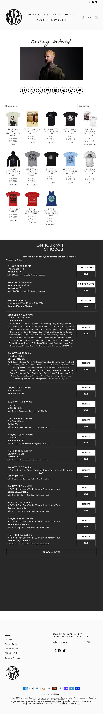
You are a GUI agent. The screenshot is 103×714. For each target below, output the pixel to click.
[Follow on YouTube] (47, 90)
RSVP (86, 274)
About (42, 19)
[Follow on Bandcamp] (79, 90)
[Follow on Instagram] (31, 90)
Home (32, 14)
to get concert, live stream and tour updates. (49, 257)
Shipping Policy (12, 653)
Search (8, 635)
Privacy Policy (11, 644)
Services (57, 19)
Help (69, 14)
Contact (8, 639)
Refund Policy (11, 648)
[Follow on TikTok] (71, 90)
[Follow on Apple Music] (63, 90)
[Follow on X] (39, 90)
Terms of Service (12, 658)
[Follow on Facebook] (23, 90)
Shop (57, 14)
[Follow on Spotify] (55, 90)
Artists (43, 14)
